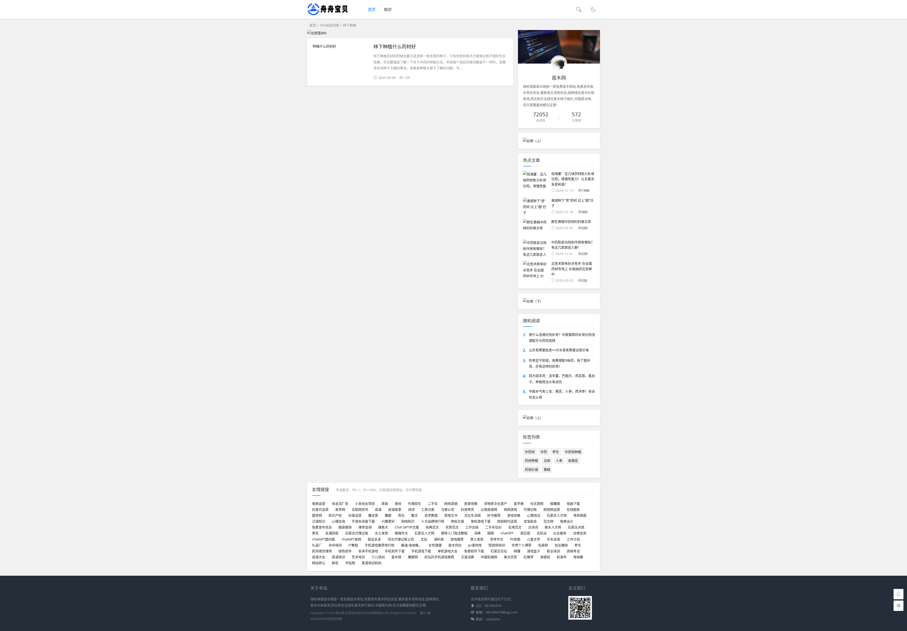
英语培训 (338, 557)
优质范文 (452, 527)
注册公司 (447, 509)
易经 (398, 503)
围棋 (490, 533)
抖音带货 (467, 509)
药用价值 (531, 469)
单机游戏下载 (481, 521)
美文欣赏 (510, 557)
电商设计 (566, 521)
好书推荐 (494, 515)
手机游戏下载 (421, 551)
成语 (378, 509)
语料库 (439, 539)
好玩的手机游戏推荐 (439, 557)
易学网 (340, 509)
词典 (477, 533)
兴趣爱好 (388, 521)
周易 (384, 503)
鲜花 (335, 563)
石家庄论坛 (499, 551)
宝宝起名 (530, 521)
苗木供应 (455, 545)
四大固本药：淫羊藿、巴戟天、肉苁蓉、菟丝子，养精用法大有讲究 (562, 378)
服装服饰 (345, 527)
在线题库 (573, 509)
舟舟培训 (335, 545)
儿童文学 (533, 539)
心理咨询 (338, 521)
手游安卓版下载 (363, 521)
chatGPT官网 (351, 539)
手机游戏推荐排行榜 (379, 545)
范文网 (548, 521)
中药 (543, 451)
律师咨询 (365, 527)
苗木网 (396, 557)
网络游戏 (510, 509)
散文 (414, 515)
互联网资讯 (360, 509)
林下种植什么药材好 (394, 46)
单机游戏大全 (448, 551)
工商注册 (427, 509)
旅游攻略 (470, 503)
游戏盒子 (533, 551)
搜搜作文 (401, 533)
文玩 (424, 539)
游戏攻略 (513, 515)
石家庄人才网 (557, 515)
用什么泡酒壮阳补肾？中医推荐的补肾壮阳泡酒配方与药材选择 (562, 337)
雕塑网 (413, 557)
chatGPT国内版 (323, 539)
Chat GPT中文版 (407, 527)
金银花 (573, 460)
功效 (547, 460)
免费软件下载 (474, 551)
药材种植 (531, 460)
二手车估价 (493, 527)
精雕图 (555, 503)
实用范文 (515, 527)
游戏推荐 (457, 539)
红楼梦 (529, 557)
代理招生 (414, 503)
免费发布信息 (322, 527)
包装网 (543, 545)
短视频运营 (551, 509)
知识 (388, 9)
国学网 (317, 515)
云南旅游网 (489, 509)
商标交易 (457, 521)
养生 (555, 451)
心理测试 (533, 515)
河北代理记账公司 (401, 539)
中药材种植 (573, 451)
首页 (372, 9)
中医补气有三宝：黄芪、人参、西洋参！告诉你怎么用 (562, 394)
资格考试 (573, 551)
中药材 (530, 451)
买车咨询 (553, 539)
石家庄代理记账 (356, 533)
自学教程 (431, 515)
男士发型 (476, 539)
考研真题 (579, 515)
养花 (315, 533)
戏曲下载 (573, 503)
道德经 (545, 557)
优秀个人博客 (521, 545)
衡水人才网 (553, 527)
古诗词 (533, 527)
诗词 (411, 509)
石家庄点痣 (576, 527)
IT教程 (353, 545)
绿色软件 (345, 551)
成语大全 (318, 557)
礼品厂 (317, 545)
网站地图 (336, 619)
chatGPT (507, 533)
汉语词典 (467, 557)
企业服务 (559, 533)
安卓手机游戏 (368, 551)
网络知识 (408, 521)
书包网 (350, 563)
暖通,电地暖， (411, 545)
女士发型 (381, 533)
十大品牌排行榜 (432, 521)
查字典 (519, 503)
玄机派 (542, 533)
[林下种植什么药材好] (340, 46)
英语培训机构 (371, 563)
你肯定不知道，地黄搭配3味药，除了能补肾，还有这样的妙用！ (559, 363)
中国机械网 (489, 557)
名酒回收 (331, 533)
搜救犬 (383, 527)
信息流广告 (340, 503)
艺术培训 (358, 557)
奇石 (401, 515)
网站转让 (318, 563)
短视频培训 (496, 545)
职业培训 (553, 551)
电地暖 (578, 557)
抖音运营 (355, 515)
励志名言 (374, 539)
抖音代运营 (320, 509)
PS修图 (515, 539)
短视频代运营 (507, 521)
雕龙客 (373, 515)
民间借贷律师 (322, 551)
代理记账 (530, 509)
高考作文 (496, 539)
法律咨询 (579, 533)
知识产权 (335, 515)
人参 (559, 460)
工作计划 (573, 539)
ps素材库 (475, 545)
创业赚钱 (561, 545)
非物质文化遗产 (495, 503)
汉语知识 (318, 521)
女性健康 (435, 545)
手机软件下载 (395, 551)
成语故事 (394, 509)
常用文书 (451, 515)
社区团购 (536, 503)
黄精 (547, 469)
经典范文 (432, 527)
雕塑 (388, 515)
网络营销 (451, 503)
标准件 (562, 557)
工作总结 (472, 527)
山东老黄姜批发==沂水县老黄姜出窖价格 (559, 350)
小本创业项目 (365, 503)
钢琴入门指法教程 (454, 533)
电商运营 (318, 503)
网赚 (517, 551)
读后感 (525, 533)
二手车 (433, 503)
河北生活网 (472, 515)
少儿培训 (378, 557)
